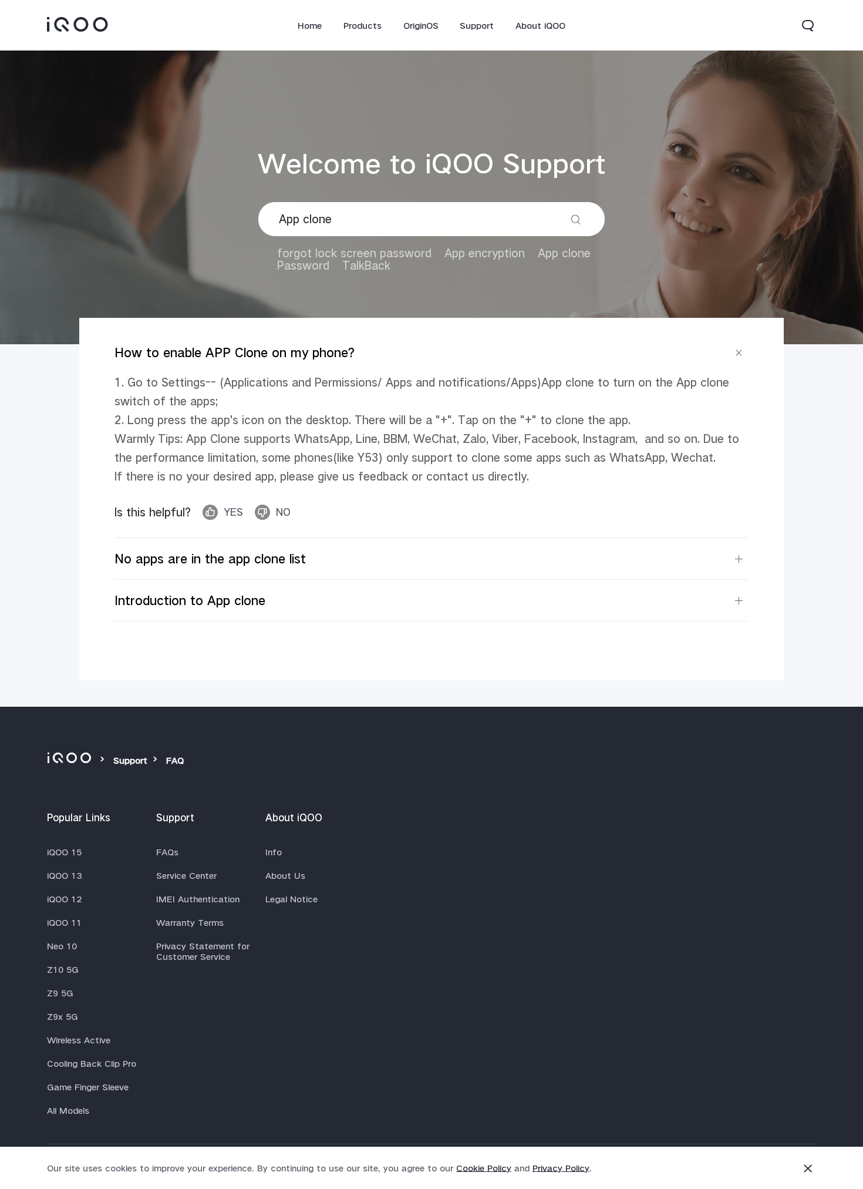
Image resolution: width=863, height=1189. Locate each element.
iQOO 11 (64, 922)
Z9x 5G (62, 1016)
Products (362, 25)
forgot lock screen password (354, 253)
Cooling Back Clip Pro (91, 1063)
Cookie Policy (483, 1168)
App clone (564, 253)
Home (310, 25)
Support (477, 25)
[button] (808, 25)
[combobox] (431, 219)
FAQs (167, 852)
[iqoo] (71, 760)
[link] (77, 24)
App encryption (484, 253)
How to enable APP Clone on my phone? (234, 352)
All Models (68, 1110)
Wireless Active (78, 1039)
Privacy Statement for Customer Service (203, 951)
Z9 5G (60, 992)
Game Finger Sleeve (88, 1086)
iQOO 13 (64, 875)
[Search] (575, 219)
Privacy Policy (560, 1168)
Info (273, 852)
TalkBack (366, 265)
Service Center (186, 875)
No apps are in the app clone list (210, 559)
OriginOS (421, 25)
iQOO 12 (64, 898)
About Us (285, 875)
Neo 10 (62, 945)
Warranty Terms (190, 922)
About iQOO (540, 25)
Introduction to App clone (189, 600)
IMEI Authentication (198, 898)
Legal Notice (291, 898)
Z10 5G (63, 969)
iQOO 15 (64, 852)
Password (303, 265)
